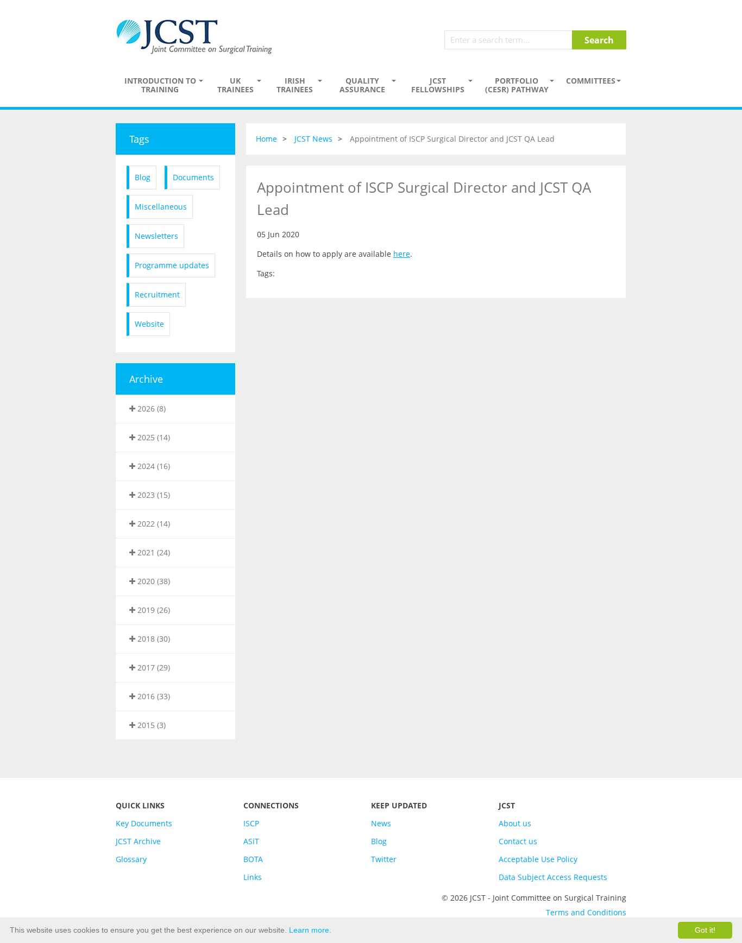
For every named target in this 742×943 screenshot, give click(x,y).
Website (149, 324)
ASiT (251, 841)
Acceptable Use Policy (538, 859)
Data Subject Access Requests (553, 877)
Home (266, 139)
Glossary (131, 859)
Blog (142, 177)
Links (252, 877)
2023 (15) (152, 495)
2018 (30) (152, 639)
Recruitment (157, 294)
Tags (139, 138)
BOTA (253, 859)
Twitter (384, 859)
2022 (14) (152, 523)
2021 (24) (152, 552)
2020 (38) (152, 581)
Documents (193, 177)
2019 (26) (152, 610)
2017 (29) (152, 667)
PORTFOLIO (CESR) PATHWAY (517, 84)
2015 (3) (150, 725)
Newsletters (156, 236)
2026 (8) (150, 408)
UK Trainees (235, 84)
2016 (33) (152, 696)
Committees (590, 80)
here (401, 254)
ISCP (251, 823)
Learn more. (310, 930)
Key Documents (144, 823)
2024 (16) (152, 466)
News (381, 823)
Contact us (518, 841)
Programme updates (172, 265)
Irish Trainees (294, 84)
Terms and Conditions (586, 912)
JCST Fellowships (437, 84)
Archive (146, 378)
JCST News (313, 139)
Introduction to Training (160, 84)
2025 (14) (152, 437)
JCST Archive (138, 841)
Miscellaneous (161, 206)
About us (515, 823)
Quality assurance (362, 84)
